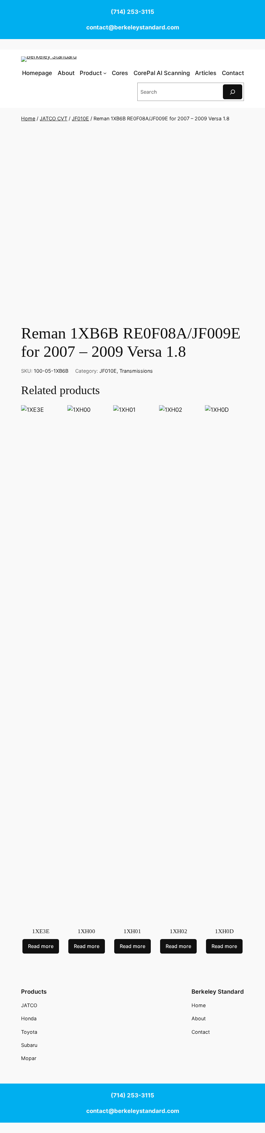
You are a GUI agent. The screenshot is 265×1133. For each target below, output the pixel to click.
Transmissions (136, 371)
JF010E (80, 118)
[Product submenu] (105, 73)
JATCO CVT (53, 118)
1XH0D (224, 931)
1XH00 (86, 931)
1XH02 (178, 931)
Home (28, 118)
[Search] (232, 91)
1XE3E (40, 931)
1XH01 (132, 931)
